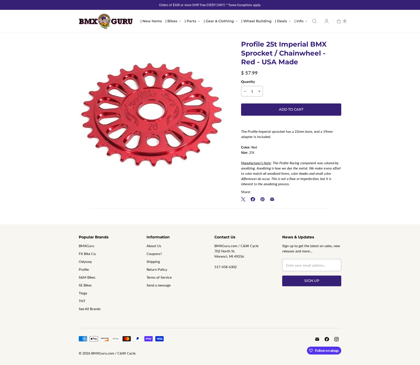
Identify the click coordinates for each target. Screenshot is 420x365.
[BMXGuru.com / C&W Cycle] (106, 21)
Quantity (248, 81)
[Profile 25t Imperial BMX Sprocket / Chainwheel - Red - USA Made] (154, 115)
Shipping (153, 261)
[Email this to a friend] (272, 199)
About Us (154, 246)
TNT (82, 301)
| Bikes (171, 21)
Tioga (83, 293)
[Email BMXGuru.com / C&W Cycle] (317, 339)
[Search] (314, 21)
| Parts (190, 21)
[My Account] (326, 21)
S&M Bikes (87, 277)
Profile (84, 269)
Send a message (159, 285)
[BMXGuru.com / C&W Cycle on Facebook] (327, 339)
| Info (298, 21)
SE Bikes (85, 285)
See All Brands (90, 309)
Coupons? (154, 253)
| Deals (281, 21)
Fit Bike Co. (87, 253)
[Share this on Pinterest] (262, 199)
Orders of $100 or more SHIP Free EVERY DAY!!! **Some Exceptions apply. (210, 5)
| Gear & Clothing (219, 21)
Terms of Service (159, 277)
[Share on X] (244, 199)
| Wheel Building (256, 21)
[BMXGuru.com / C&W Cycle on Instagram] (336, 339)
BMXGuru (86, 246)
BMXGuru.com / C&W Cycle (113, 353)
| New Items (151, 21)
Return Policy (157, 269)
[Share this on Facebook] (253, 199)
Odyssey (85, 261)
